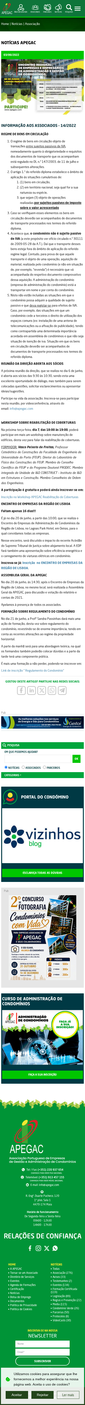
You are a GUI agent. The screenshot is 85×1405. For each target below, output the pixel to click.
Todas (56, 1268)
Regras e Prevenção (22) (67, 1300)
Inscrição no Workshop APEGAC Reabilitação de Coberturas (39, 497)
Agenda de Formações (23, 1284)
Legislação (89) (61, 1296)
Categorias (11, 775)
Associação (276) (62, 1272)
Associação (32, 24)
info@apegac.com (21, 408)
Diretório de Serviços (22, 1276)
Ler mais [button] (68, 1395)
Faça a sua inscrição (42, 1074)
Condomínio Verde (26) (66, 1308)
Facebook (30, 1248)
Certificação (17, 1288)
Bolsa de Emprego (20, 1297)
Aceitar (17, 1395)
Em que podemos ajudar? (21, 751)
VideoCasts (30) (62, 1320)
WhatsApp (55, 1248)
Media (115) (60, 1304)
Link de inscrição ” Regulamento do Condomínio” (32, 670)
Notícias (17, 24)
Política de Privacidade (23, 1305)
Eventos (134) (61, 1284)
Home (5, 24)
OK (76, 758)
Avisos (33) (59, 1276)
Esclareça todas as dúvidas (42, 873)
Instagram (38, 1248)
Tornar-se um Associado (24, 1272)
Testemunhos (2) (62, 1280)
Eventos (14, 1280)
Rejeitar (42, 1395)
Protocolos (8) (61, 1316)
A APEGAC (16, 1268)
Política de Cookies (21, 1309)
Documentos (17, 1301)
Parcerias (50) (61, 1312)
